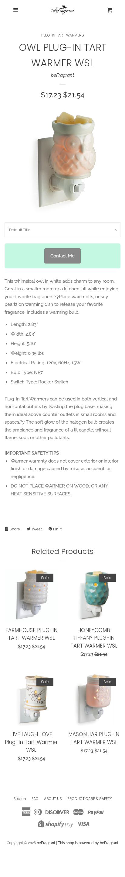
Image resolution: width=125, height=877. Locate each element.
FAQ (35, 798)
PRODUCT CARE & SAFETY (89, 798)
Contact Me (62, 256)
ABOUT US (53, 798)
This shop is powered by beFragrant (88, 843)
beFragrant (62, 75)
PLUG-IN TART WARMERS (62, 35)
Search (19, 798)
